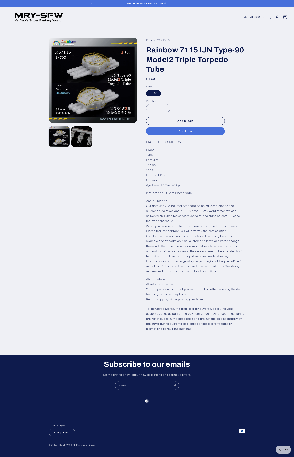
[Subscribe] (175, 385)
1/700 (153, 93)
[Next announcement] (202, 3)
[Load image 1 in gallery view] (59, 136)
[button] (7, 17)
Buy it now (185, 131)
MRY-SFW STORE (67, 445)
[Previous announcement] (91, 3)
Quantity (151, 101)
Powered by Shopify (86, 445)
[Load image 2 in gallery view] (81, 136)
